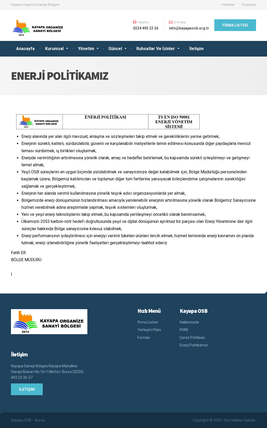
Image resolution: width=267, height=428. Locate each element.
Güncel (115, 48)
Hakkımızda (189, 322)
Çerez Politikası (192, 337)
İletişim (196, 48)
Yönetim (86, 48)
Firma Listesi (235, 25)
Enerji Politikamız (194, 345)
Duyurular (249, 5)
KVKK (184, 330)
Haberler (228, 5)
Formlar (143, 337)
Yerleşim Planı (149, 330)
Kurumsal (54, 48)
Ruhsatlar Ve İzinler (155, 48)
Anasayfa (25, 48)
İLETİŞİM (27, 389)
